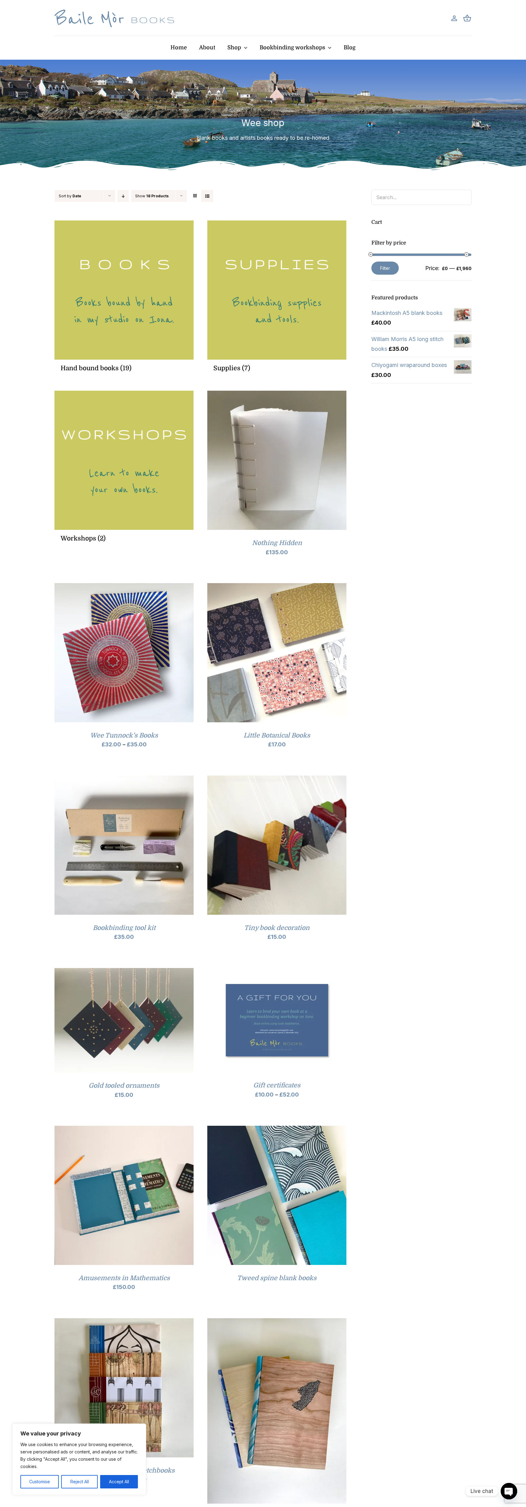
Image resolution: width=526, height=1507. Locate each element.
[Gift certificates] (276, 973)
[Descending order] (123, 196)
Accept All (119, 1481)
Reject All (79, 1481)
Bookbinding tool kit (124, 927)
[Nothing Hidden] (276, 395)
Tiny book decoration (277, 927)
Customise (39, 1481)
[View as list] (207, 196)
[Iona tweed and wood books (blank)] (276, 1323)
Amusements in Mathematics (124, 1278)
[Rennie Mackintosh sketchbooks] (124, 1323)
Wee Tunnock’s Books (124, 735)
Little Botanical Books (277, 735)
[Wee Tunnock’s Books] (124, 588)
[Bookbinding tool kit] (124, 780)
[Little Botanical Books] (276, 588)
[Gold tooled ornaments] (124, 973)
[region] (79, 1459)
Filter (385, 268)
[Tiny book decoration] (276, 780)
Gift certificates (276, 1085)
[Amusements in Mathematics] (124, 1130)
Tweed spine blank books (277, 1278)
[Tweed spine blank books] (276, 1130)
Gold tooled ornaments (124, 1085)
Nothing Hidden (277, 543)
